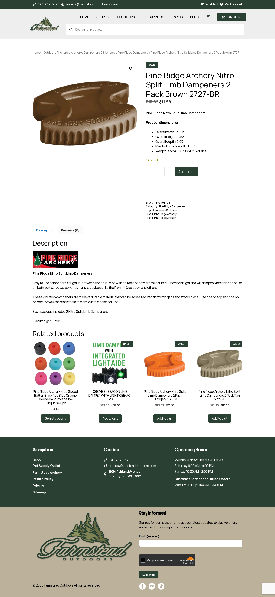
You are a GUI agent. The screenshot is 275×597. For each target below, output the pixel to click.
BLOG (194, 17)
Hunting (63, 52)
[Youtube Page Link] (152, 588)
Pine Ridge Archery (165, 214)
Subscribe (148, 574)
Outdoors (49, 52)
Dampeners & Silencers (100, 52)
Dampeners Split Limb (164, 210)
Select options (55, 418)
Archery (76, 52)
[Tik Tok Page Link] (161, 588)
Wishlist (211, 4)
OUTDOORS (126, 17)
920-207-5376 (48, 4)
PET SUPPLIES (152, 17)
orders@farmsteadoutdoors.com (92, 4)
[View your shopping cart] (208, 17)
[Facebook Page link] (142, 588)
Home (37, 52)
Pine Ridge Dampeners (133, 52)
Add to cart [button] (110, 418)
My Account (233, 4)
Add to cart (186, 172)
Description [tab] (45, 230)
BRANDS (177, 17)
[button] (131, 68)
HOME (84, 17)
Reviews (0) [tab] (70, 230)
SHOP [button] (100, 17)
